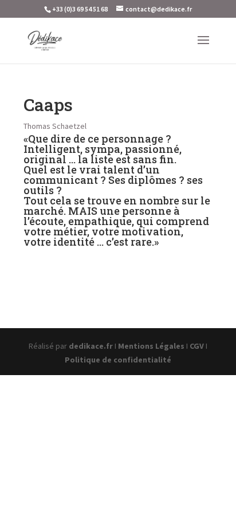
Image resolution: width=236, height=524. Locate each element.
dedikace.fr (91, 346)
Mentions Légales (151, 346)
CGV (197, 346)
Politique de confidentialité (118, 359)
